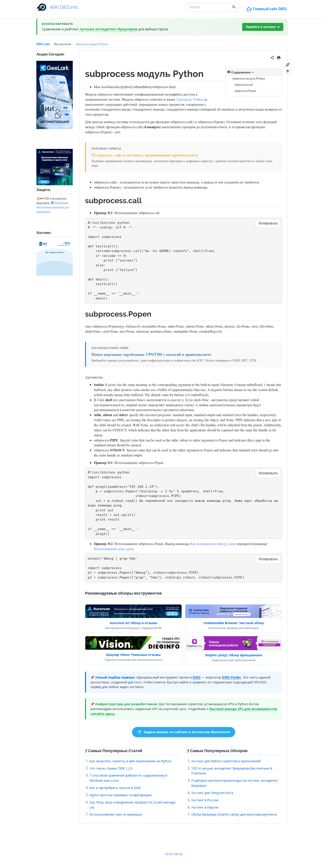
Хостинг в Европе (204, 807)
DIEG (197, 677)
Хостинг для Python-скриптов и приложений (226, 761)
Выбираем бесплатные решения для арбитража (52, 207)
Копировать (268, 223)
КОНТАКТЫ (173, 854)
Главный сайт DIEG (270, 9)
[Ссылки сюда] (288, 64)
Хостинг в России (204, 800)
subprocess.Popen (245, 91)
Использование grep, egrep (114, 548)
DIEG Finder (231, 677)
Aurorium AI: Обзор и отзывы (133, 623)
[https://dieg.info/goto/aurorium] (54, 167)
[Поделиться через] (272, 57)
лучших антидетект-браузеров (108, 29)
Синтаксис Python (189, 99)
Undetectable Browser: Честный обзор (233, 623)
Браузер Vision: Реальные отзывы (133, 655)
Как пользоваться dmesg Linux (213, 543)
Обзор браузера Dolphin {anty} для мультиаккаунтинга (234, 814)
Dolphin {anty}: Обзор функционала (233, 655)
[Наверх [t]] (288, 71)
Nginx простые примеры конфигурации (120, 795)
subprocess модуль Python (91, 44)
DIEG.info (43, 44)
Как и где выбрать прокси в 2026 (115, 787)
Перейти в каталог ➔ (263, 27)
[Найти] (234, 7)
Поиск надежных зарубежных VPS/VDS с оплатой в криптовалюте (151, 354)
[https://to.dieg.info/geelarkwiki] (54, 95)
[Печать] (279, 57)
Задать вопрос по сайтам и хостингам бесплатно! (186, 732)
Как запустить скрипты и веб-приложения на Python (130, 761)
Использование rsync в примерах (115, 814)
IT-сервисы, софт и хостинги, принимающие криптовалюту (144, 155)
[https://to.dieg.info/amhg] (54, 257)
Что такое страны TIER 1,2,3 (110, 768)
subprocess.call (244, 84)
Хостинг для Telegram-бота (212, 792)
